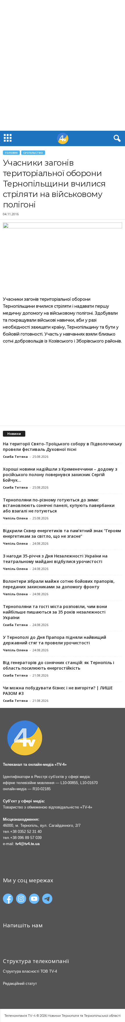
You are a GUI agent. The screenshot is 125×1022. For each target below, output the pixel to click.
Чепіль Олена (15, 518)
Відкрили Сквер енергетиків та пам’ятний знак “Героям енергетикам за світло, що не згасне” (62, 533)
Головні (11, 153)
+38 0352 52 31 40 (26, 831)
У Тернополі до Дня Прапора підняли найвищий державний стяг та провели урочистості (54, 640)
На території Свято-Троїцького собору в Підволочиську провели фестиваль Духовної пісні (62, 446)
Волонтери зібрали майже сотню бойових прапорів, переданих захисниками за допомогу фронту (59, 583)
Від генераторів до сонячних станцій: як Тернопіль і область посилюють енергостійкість (58, 665)
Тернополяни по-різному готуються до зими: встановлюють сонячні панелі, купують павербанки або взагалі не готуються (59, 505)
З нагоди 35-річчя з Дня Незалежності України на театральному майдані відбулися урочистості (55, 558)
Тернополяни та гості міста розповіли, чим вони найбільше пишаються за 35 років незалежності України (55, 612)
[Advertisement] (62, 65)
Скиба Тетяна (15, 456)
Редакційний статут (20, 983)
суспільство (33, 153)
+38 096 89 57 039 (26, 837)
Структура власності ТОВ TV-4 (30, 971)
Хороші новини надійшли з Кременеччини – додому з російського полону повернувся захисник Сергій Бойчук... (60, 474)
